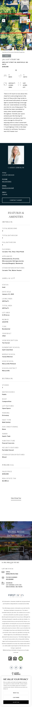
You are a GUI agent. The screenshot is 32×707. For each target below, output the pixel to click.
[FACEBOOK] (16, 667)
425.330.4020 (9, 579)
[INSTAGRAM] (11, 667)
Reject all (16, 692)
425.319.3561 (6, 181)
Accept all (16, 702)
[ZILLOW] (20, 667)
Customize (16, 697)
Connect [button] (16, 549)
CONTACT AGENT (16, 200)
